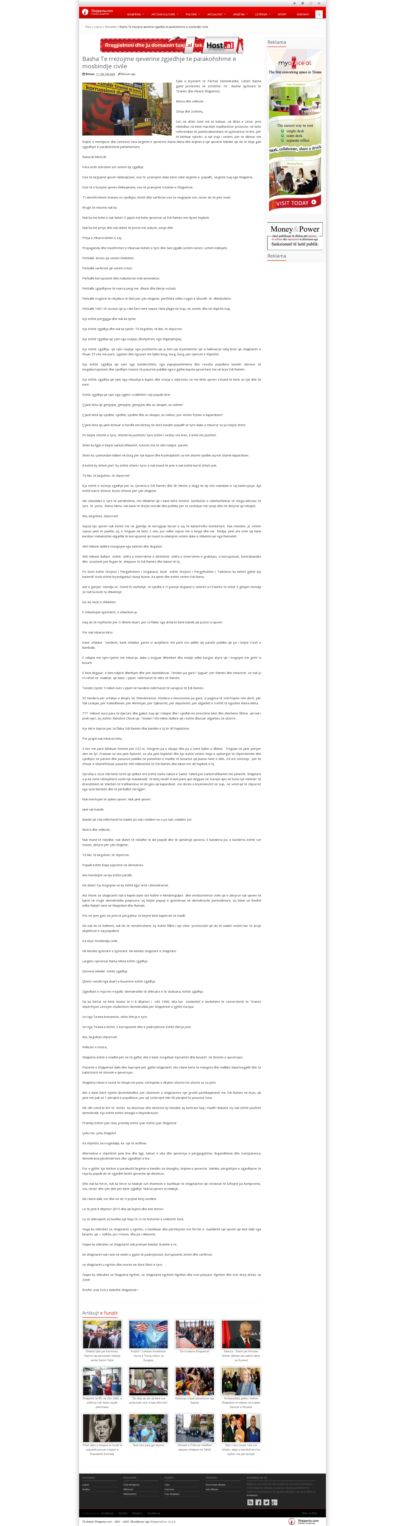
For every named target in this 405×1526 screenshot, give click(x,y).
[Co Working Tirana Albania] (293, 131)
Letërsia (261, 14)
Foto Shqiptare (172, 1494)
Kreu (88, 27)
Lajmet (85, 1484)
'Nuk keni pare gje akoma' (148, 1445)
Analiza (86, 1489)
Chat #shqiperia (131, 1484)
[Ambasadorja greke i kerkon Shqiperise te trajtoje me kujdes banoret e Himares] (241, 1381)
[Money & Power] (293, 236)
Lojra (167, 1484)
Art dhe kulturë (163, 14)
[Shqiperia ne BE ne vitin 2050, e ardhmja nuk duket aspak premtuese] (102, 1381)
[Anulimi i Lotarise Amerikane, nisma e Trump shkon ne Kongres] (148, 1334)
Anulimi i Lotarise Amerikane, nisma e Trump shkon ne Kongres (148, 1355)
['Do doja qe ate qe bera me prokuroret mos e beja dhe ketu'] (148, 1381)
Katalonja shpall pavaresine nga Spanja (194, 1400)
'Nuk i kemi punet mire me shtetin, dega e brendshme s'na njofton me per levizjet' (241, 1449)
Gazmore (169, 1489)
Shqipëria (134, 14)
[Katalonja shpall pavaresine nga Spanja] (195, 1381)
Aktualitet (215, 14)
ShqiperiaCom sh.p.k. (163, 1521)
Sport (282, 14)
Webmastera (129, 1494)
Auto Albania (212, 1489)
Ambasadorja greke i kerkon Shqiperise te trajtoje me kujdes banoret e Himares (241, 1402)
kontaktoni (252, 1495)
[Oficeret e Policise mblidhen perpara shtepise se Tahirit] (195, 1428)
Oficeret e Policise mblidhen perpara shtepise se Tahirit (195, 1447)
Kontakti (303, 14)
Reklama (137, 1513)
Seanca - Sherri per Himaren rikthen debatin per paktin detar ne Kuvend (241, 1355)
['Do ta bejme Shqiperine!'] (195, 1334)
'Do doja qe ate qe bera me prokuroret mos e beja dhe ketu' (148, 1400)
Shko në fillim (309, 1513)
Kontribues (107, 1513)
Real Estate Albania (215, 1484)
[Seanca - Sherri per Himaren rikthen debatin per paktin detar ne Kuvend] (241, 1334)
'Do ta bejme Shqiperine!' (195, 1351)
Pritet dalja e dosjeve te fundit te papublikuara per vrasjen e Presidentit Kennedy (102, 1449)
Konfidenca (153, 1513)
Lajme (98, 27)
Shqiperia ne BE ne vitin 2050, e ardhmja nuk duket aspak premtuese (102, 1402)
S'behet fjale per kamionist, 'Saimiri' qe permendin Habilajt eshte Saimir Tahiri (102, 1355)
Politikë (191, 14)
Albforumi (128, 1489)
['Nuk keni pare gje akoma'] (148, 1428)
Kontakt (123, 1513)
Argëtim (238, 14)
